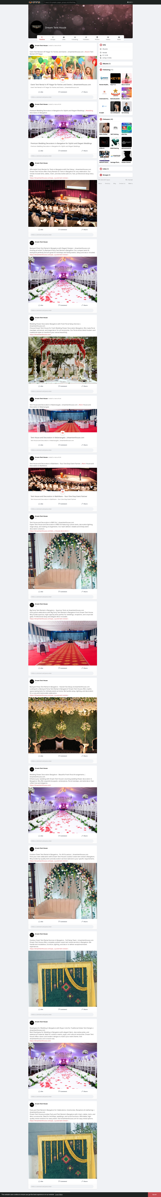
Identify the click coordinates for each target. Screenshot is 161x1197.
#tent (81, 405)
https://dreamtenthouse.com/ (40, 334)
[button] (59, 2)
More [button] (130, 183)
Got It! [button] (155, 1194)
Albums (105, 63)
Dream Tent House (55, 27)
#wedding (89, 111)
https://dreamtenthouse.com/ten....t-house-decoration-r (49, 531)
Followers (106, 119)
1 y (35, 47)
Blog (114, 183)
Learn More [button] (59, 1194)
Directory (107, 183)
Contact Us (122, 183)
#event (87, 52)
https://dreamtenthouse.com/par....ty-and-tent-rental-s (49, 178)
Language (130, 179)
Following (106, 69)
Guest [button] (130, 2)
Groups (105, 175)
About (100, 183)
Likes (105, 169)
